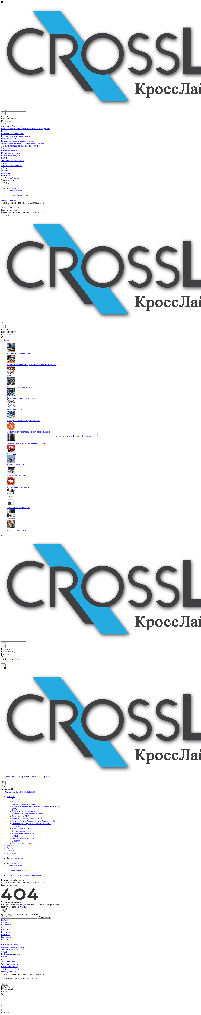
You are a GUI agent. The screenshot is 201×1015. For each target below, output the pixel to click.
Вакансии (5, 932)
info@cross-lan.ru (11, 200)
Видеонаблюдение (9, 944)
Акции (4, 922)
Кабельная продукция (11, 954)
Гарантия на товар (9, 966)
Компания (6, 925)
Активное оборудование (12, 947)
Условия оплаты (8, 961)
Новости (5, 929)
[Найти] (3, 113)
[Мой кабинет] (2, 662)
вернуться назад (8, 907)
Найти (4, 984)
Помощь (5, 957)
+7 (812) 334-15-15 (10, 178)
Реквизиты (6, 937)
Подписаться (44, 917)
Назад (17, 799)
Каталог (16, 801)
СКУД (4, 952)
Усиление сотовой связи (12, 949)
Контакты (5, 934)
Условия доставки (9, 964)
